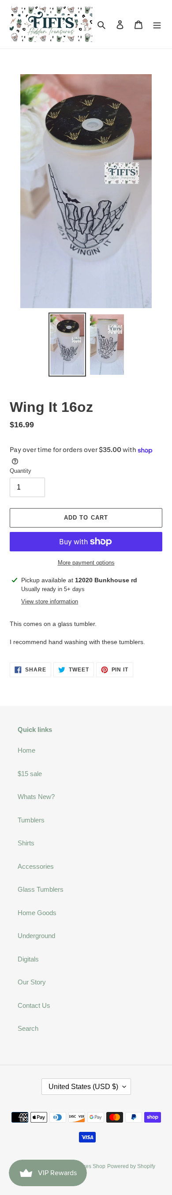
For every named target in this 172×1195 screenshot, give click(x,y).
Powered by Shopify (131, 1166)
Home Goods (37, 912)
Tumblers (31, 820)
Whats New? (36, 796)
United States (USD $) (83, 1086)
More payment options (86, 562)
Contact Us (34, 1005)
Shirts (26, 843)
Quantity (20, 470)
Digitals (28, 959)
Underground (36, 935)
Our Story (32, 982)
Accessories (36, 866)
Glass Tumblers (41, 889)
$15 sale (30, 773)
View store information (49, 601)
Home (26, 750)
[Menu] (157, 24)
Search (28, 1028)
